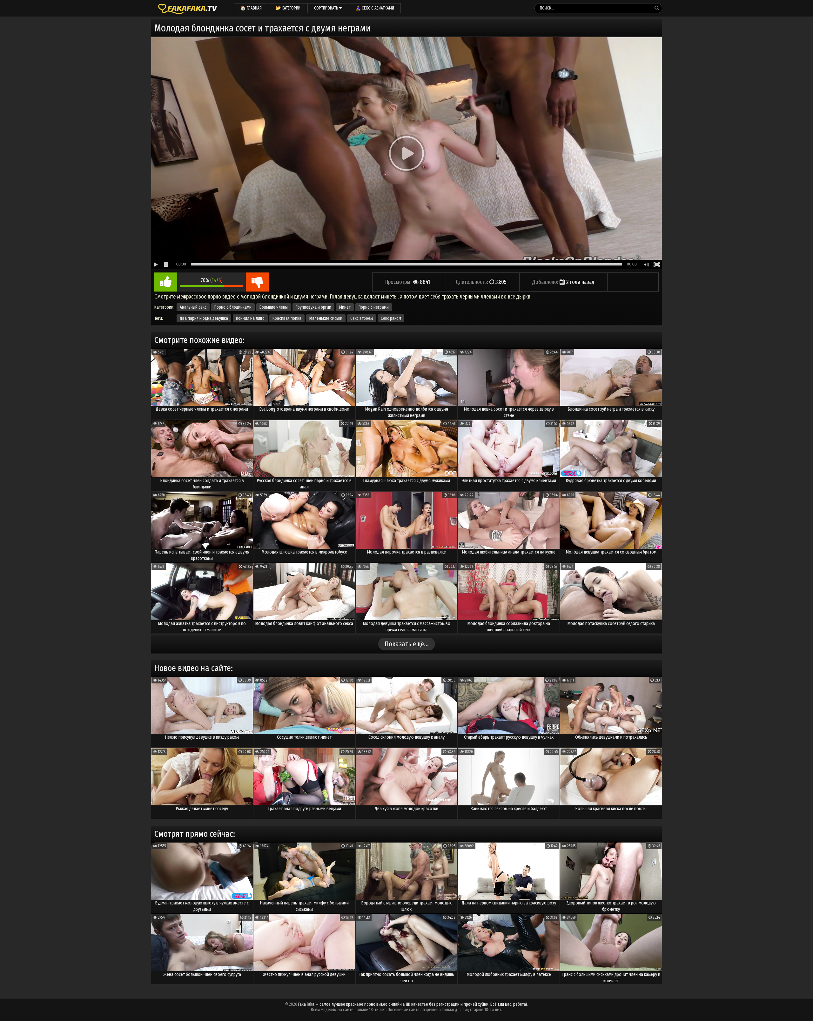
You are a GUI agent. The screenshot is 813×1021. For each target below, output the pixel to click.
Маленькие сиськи (325, 318)
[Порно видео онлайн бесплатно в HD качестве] (187, 8)
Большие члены (273, 307)
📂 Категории (287, 8)
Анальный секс (193, 307)
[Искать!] (657, 8)
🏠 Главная (251, 8)
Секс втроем (361, 318)
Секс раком (391, 318)
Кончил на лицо (250, 318)
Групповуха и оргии (313, 307)
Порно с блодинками (233, 307)
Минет (345, 307)
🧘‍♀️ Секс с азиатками (374, 8)
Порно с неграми (374, 307)
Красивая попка (286, 318)
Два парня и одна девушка (204, 318)
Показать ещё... (406, 644)
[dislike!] (257, 282)
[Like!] (165, 282)
